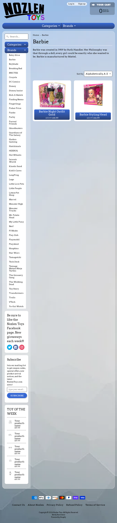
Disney (12, 86)
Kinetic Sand (15, 166)
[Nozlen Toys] (23, 11)
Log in (71, 4)
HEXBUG (13, 151)
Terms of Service (95, 505)
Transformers (16, 293)
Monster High (16, 204)
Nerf (11, 226)
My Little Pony (16, 222)
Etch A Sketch (16, 95)
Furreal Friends (13, 122)
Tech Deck (14, 262)
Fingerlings (15, 104)
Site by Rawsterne (58, 515)
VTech (12, 302)
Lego (11, 179)
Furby (12, 117)
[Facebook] (15, 347)
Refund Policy (74, 505)
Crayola (13, 77)
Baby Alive (14, 55)
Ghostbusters (15, 128)
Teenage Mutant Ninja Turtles (15, 268)
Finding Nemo (16, 99)
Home (36, 35)
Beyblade (13, 64)
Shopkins (14, 248)
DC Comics (14, 82)
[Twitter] (9, 347)
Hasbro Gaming (13, 140)
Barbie (12, 59)
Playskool (14, 244)
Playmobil (14, 239)
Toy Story (14, 289)
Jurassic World (13, 160)
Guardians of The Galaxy (15, 134)
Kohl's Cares (15, 170)
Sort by (80, 74)
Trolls (12, 297)
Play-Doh (13, 235)
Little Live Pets (16, 184)
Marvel (12, 199)
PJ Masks (13, 231)
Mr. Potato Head (14, 216)
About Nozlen (36, 505)
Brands (68, 26)
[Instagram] (21, 347)
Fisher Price (15, 108)
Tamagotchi (15, 257)
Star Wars (14, 253)
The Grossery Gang (16, 276)
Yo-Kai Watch (16, 306)
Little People (15, 188)
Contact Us (18, 505)
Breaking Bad (15, 68)
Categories (49, 26)
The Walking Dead (16, 283)
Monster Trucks (13, 209)
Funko (12, 112)
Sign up (81, 4)
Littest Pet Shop (14, 194)
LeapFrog (14, 175)
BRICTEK (13, 73)
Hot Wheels (15, 155)
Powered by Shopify (58, 517)
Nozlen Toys (57, 512)
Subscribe (17, 395)
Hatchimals (15, 146)
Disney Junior (16, 90)
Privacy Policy (55, 505)
